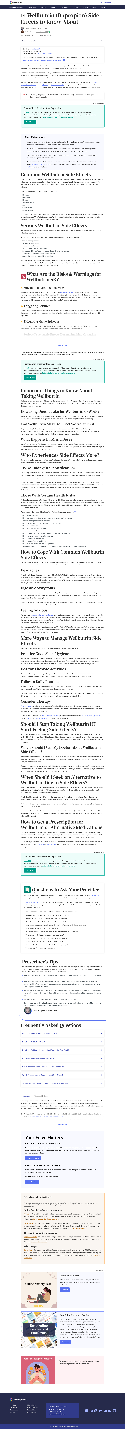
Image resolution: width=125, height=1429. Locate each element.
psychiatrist (95, 895)
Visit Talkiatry (30, 122)
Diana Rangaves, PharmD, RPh (45, 1010)
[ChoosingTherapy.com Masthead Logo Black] (18, 2)
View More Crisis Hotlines (57, 1414)
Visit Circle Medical (78, 1228)
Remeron (45, 53)
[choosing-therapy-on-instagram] (91, 1410)
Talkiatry (45, 85)
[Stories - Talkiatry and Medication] (39, 1290)
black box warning (66, 292)
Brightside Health (57, 85)
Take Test (65, 1289)
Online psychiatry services (33, 902)
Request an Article (33, 1158)
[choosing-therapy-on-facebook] (86, 1410)
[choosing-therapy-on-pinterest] (105, 1410)
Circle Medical (51, 844)
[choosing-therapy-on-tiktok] (109, 1410)
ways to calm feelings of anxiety (43, 615)
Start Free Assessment (39, 1242)
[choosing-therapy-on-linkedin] (100, 1410)
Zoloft (51, 53)
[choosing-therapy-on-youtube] (114, 1410)
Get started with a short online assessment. (58, 117)
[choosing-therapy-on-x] (95, 1410)
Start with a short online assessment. (45, 1219)
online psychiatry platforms (41, 164)
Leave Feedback (32, 1182)
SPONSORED (99, 1271)
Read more (65, 1342)
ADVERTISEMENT (98, 103)
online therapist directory (51, 716)
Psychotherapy (26, 706)
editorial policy (69, 1108)
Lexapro (40, 53)
